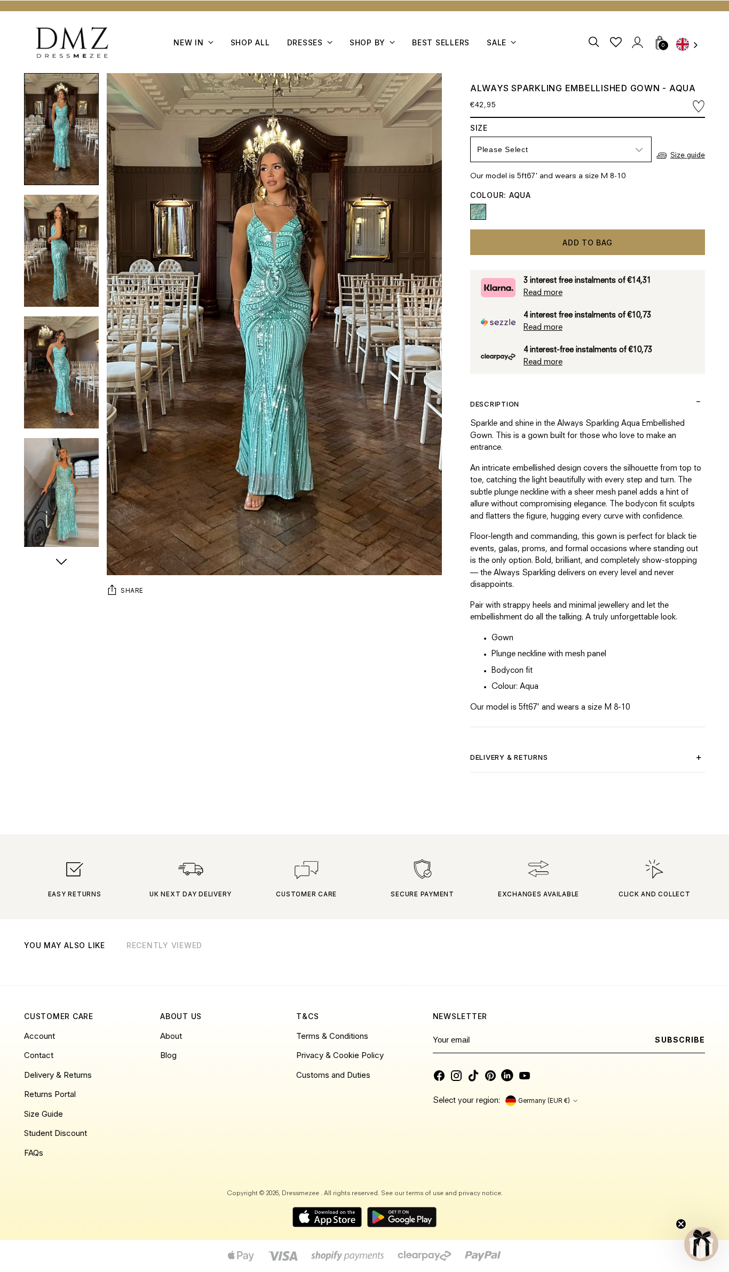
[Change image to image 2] (61, 251)
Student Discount (55, 1133)
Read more (543, 293)
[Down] (61, 563)
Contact (38, 1055)
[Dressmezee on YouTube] (524, 1075)
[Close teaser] (681, 1224)
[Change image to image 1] (61, 129)
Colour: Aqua (500, 195)
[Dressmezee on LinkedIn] (507, 1075)
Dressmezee (301, 1193)
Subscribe (679, 1039)
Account (39, 1036)
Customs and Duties (333, 1075)
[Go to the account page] (637, 42)
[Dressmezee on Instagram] (456, 1075)
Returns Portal (50, 1094)
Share (132, 590)
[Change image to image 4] (61, 494)
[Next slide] (696, 959)
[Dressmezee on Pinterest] (490, 1075)
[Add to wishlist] (698, 106)
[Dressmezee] (72, 42)
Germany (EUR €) (544, 1100)
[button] (701, 1244)
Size (491, 127)
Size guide (687, 155)
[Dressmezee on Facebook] (439, 1075)
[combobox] (690, 45)
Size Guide (43, 1114)
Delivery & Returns (58, 1075)
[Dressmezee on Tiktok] (473, 1075)
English (690, 45)
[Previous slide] (670, 959)
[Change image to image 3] (61, 372)
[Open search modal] (594, 42)
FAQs (33, 1153)
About (171, 1036)
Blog (168, 1055)
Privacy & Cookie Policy (340, 1055)
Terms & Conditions (332, 1036)
